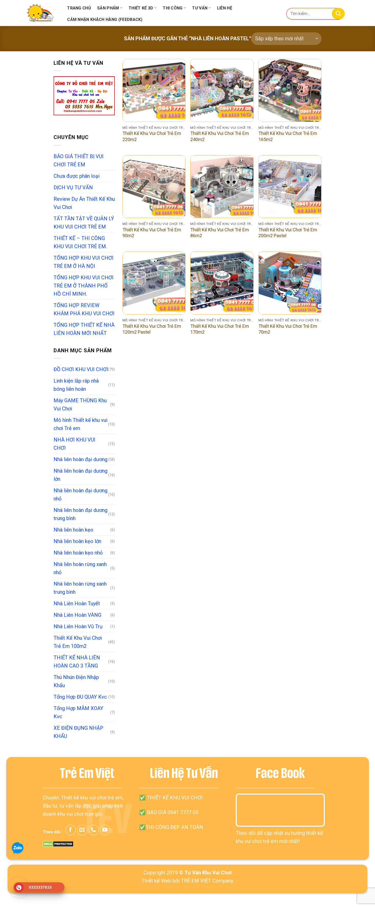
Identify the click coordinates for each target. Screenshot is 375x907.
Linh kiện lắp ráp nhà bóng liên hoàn (76, 385)
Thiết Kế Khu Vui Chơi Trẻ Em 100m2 (78, 642)
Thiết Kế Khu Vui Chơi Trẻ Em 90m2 (151, 232)
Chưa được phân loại (76, 176)
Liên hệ (224, 8)
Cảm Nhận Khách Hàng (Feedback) (105, 19)
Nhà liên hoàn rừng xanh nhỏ (80, 568)
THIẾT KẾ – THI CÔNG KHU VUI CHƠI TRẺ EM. (80, 242)
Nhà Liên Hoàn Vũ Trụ (78, 626)
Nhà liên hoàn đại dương (80, 459)
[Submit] (338, 13)
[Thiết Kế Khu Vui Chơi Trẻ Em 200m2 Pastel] (290, 186)
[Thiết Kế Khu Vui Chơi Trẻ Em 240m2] (222, 90)
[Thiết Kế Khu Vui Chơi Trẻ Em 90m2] (154, 186)
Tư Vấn (199, 8)
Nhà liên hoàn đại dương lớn (80, 475)
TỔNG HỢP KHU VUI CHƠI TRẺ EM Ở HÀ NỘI (84, 262)
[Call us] (93, 830)
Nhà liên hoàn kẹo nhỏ (78, 553)
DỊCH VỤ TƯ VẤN (73, 187)
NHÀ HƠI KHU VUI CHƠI (74, 444)
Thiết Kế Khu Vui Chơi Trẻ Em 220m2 (151, 136)
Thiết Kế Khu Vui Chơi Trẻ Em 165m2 (287, 136)
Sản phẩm (108, 8)
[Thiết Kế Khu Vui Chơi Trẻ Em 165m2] (290, 90)
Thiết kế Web (156, 881)
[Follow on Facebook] (70, 830)
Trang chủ (79, 8)
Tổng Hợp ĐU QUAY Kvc (80, 697)
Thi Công (173, 8)
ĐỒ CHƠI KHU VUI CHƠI (81, 369)
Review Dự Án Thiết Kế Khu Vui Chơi (84, 203)
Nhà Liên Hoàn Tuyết (77, 603)
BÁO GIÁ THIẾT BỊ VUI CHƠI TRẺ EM (79, 160)
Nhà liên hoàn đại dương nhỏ (80, 494)
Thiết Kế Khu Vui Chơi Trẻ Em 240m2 (219, 136)
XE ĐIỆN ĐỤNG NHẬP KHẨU (78, 732)
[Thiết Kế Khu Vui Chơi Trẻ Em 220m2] (154, 90)
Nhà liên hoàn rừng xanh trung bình (80, 588)
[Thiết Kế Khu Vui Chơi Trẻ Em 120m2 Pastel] (154, 283)
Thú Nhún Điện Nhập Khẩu (76, 681)
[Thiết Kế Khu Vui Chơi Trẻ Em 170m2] (222, 283)
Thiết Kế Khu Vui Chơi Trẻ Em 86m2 (219, 232)
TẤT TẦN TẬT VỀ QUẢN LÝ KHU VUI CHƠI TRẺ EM (84, 223)
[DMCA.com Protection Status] (58, 843)
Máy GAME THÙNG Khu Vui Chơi (80, 404)
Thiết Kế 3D (141, 8)
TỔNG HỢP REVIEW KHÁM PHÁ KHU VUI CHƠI (84, 309)
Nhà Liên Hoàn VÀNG (77, 615)
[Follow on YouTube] (105, 830)
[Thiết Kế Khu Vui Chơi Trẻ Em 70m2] (290, 283)
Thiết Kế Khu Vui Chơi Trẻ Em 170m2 (219, 329)
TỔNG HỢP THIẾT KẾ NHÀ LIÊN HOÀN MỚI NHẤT (84, 329)
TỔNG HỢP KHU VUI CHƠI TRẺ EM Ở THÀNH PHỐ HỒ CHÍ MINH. (84, 285)
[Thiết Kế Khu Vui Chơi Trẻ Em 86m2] (222, 186)
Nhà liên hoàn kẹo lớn (77, 541)
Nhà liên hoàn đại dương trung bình (80, 514)
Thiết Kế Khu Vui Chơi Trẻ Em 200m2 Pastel (287, 232)
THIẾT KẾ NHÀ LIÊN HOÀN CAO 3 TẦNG (77, 661)
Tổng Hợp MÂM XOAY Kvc (78, 712)
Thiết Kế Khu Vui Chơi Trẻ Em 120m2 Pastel (151, 329)
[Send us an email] (82, 830)
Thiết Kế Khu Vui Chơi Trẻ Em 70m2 (287, 329)
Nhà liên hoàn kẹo (73, 530)
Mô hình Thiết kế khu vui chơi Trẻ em (80, 424)
